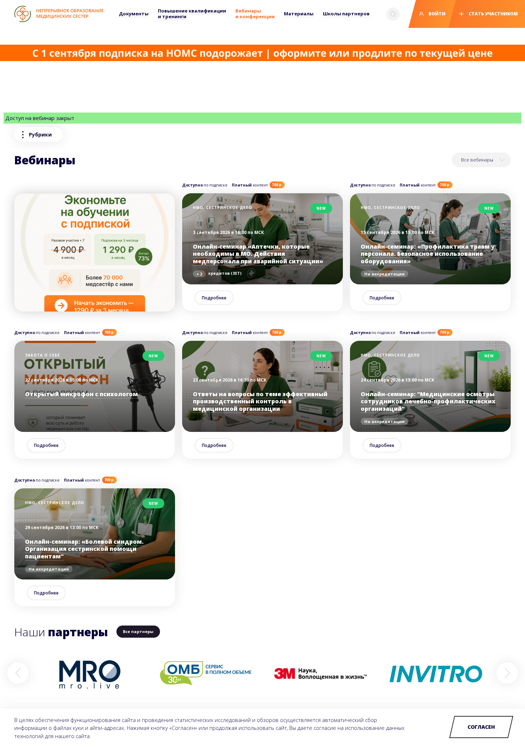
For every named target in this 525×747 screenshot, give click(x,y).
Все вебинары (477, 159)
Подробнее (214, 298)
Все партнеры (138, 631)
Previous (18, 673)
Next (507, 673)
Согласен (481, 726)
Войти (436, 14)
